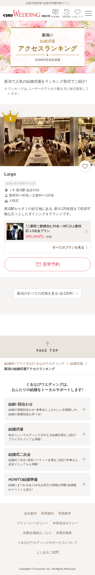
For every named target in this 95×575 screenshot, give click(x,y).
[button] (47, 409)
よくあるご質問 (47, 552)
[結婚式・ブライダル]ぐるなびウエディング (34, 363)
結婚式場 (76, 363)
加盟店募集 (64, 533)
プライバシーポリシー (32, 523)
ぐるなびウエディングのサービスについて (47, 542)
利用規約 (47, 513)
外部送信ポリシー (65, 523)
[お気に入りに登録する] (85, 166)
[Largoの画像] (47, 141)
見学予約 (51, 264)
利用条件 (64, 513)
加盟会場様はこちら (37, 533)
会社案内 (30, 513)
